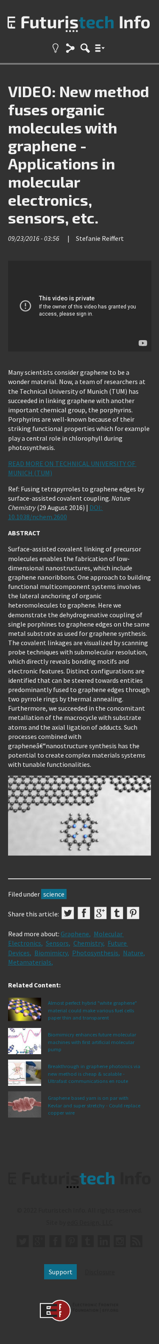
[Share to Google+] (100, 913)
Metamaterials (29, 962)
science (53, 894)
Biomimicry (50, 953)
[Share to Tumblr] (117, 913)
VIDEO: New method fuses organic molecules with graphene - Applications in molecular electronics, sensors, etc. (78, 154)
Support (61, 1272)
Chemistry (88, 943)
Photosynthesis (95, 953)
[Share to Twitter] (67, 913)
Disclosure (100, 1272)
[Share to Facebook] (84, 913)
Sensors (57, 943)
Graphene (75, 934)
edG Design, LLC (90, 1222)
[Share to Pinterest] (133, 913)
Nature (133, 953)
